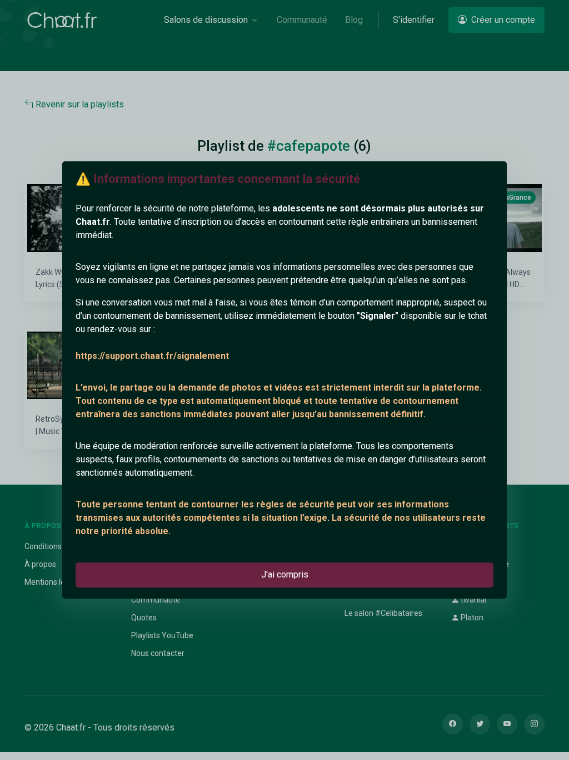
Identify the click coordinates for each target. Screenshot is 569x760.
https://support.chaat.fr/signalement (152, 356)
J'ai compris (284, 574)
